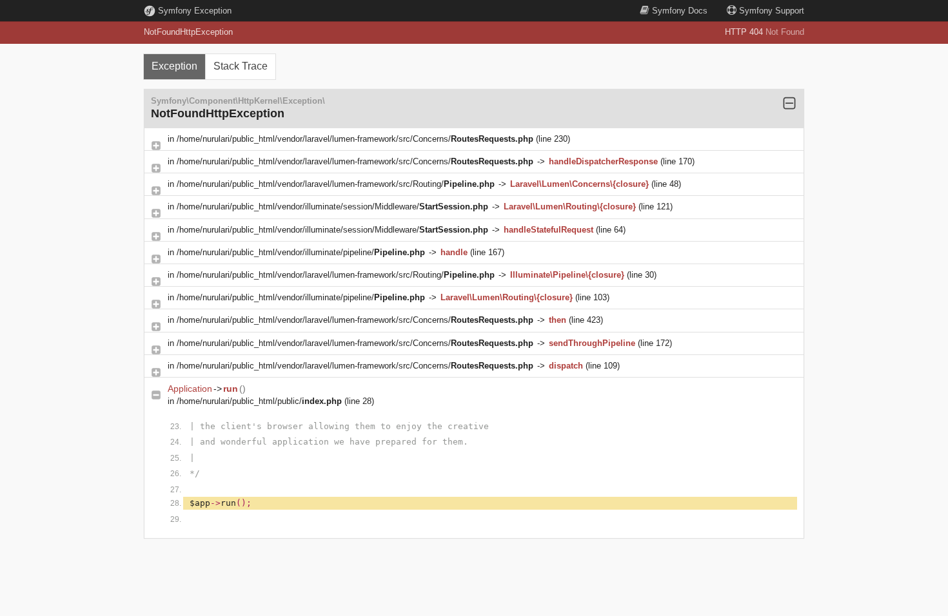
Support (771, 10)
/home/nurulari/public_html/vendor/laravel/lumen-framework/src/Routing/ (336, 184)
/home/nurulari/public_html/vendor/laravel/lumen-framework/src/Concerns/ (355, 139)
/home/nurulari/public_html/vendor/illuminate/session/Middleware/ (332, 206)
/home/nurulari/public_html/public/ (259, 401)
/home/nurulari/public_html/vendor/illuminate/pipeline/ (301, 252)
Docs (679, 10)
